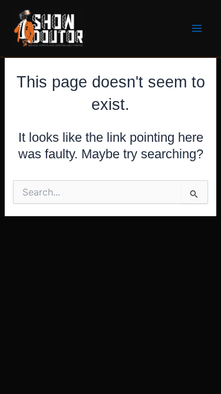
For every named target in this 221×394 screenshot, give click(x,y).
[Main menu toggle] (196, 28)
